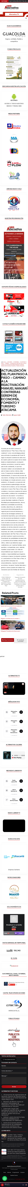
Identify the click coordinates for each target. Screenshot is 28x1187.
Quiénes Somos (14, 1175)
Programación (15, 1172)
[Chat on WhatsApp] (4, 1178)
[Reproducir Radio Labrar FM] (21, 781)
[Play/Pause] (2, 1184)
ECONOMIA (16, 362)
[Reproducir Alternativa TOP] (21, 721)
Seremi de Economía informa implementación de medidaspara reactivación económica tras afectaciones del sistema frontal (12, 1125)
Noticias (9, 1172)
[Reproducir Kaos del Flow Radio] (21, 799)
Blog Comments (8, 640)
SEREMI (7, 363)
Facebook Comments (21, 640)
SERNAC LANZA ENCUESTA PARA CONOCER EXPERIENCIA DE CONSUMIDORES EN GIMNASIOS (13, 1119)
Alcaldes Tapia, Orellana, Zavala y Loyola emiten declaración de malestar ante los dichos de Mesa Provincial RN (14, 1138)
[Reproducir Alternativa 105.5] (21, 712)
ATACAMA (9, 362)
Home (4, 362)
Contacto (22, 1172)
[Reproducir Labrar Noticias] (21, 790)
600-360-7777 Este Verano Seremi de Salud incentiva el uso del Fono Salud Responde (16, 1151)
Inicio (5, 1172)
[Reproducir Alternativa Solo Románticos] (21, 731)
